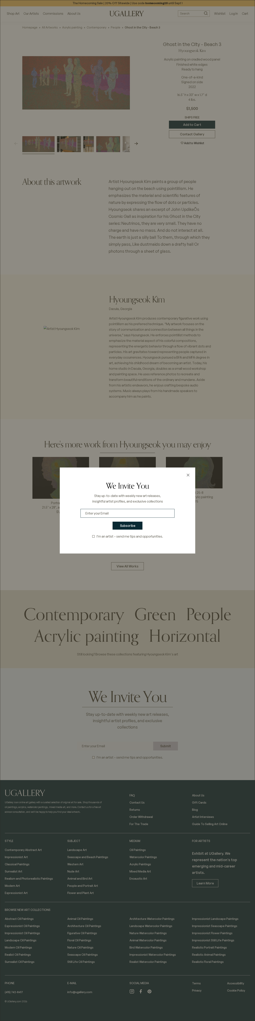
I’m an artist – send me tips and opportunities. (130, 536)
